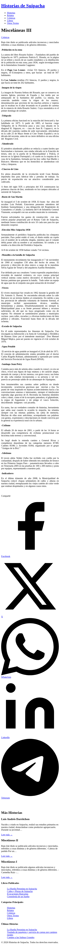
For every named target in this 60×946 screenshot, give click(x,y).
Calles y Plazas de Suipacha (20, 891)
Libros (10, 20)
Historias (11, 13)
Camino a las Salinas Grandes (20, 937)
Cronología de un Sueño (18, 896)
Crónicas (11, 18)
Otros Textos (13, 23)
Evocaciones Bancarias (17, 894)
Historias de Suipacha (23, 5)
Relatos (10, 15)
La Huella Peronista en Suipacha (22, 888)
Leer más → (7, 834)
